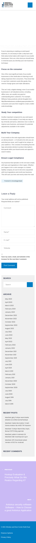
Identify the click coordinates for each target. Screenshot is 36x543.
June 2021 (8, 364)
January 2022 (10, 348)
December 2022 (11, 315)
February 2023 (10, 309)
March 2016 (9, 404)
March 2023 (9, 305)
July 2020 (8, 391)
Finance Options (7, 533)
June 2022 (8, 335)
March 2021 (9, 371)
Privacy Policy (6, 537)
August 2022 (9, 328)
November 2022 (11, 319)
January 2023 (10, 312)
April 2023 (8, 302)
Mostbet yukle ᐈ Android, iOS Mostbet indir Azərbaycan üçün (16, 435)
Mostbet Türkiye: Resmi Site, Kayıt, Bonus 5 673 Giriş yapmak (17, 430)
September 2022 (11, 325)
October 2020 (10, 384)
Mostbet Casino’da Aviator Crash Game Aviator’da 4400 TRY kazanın (18, 424)
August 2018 (9, 397)
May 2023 (8, 299)
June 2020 (8, 394)
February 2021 (10, 374)
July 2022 (8, 332)
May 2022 (8, 338)
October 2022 (10, 322)
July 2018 (8, 401)
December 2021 (10, 351)
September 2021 (11, 358)
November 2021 (10, 355)
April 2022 (8, 342)
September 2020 (11, 387)
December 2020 (11, 381)
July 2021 (8, 361)
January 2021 (9, 378)
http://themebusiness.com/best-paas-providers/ (16, 101)
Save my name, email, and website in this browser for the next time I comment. (15, 258)
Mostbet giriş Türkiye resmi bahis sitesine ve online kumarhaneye (17, 418)
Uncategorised (16, 181)
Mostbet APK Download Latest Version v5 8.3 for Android (16, 441)
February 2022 (10, 345)
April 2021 (8, 368)
